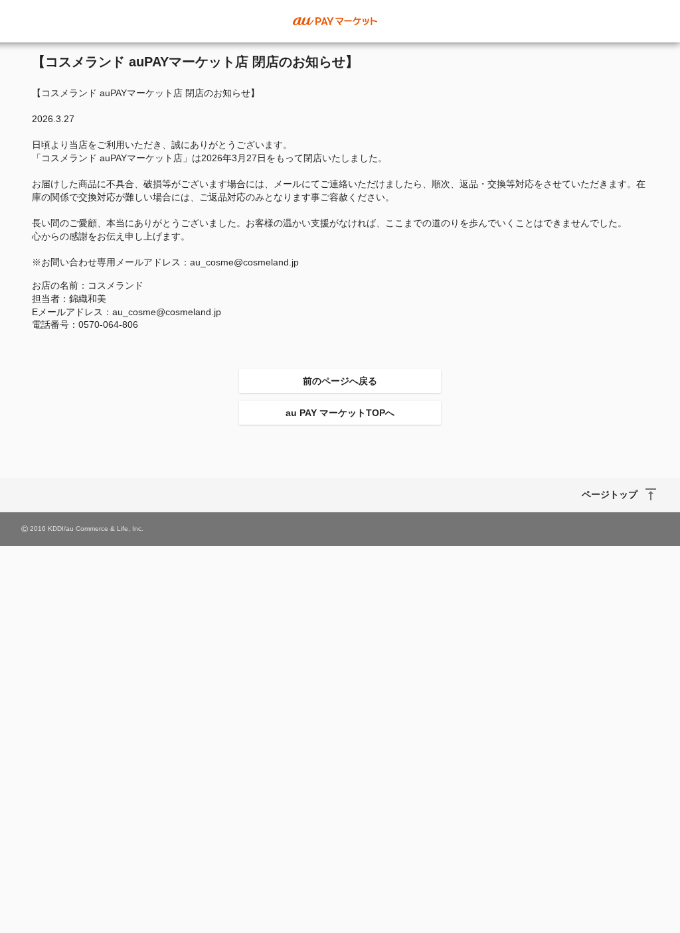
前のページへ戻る (340, 381)
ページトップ (610, 494)
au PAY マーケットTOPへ (340, 412)
